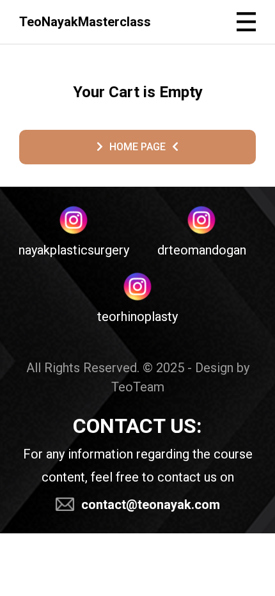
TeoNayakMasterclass (85, 21)
